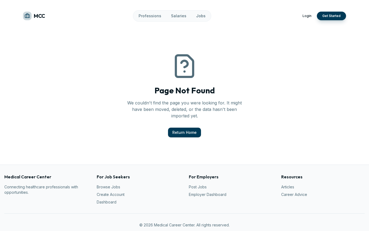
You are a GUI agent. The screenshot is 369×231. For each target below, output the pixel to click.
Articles (287, 187)
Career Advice (294, 194)
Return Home (184, 132)
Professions (150, 15)
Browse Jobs (108, 187)
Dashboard (106, 202)
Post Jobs (198, 187)
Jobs (201, 15)
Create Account (111, 194)
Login (307, 16)
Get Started (331, 16)
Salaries (178, 15)
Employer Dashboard (207, 194)
